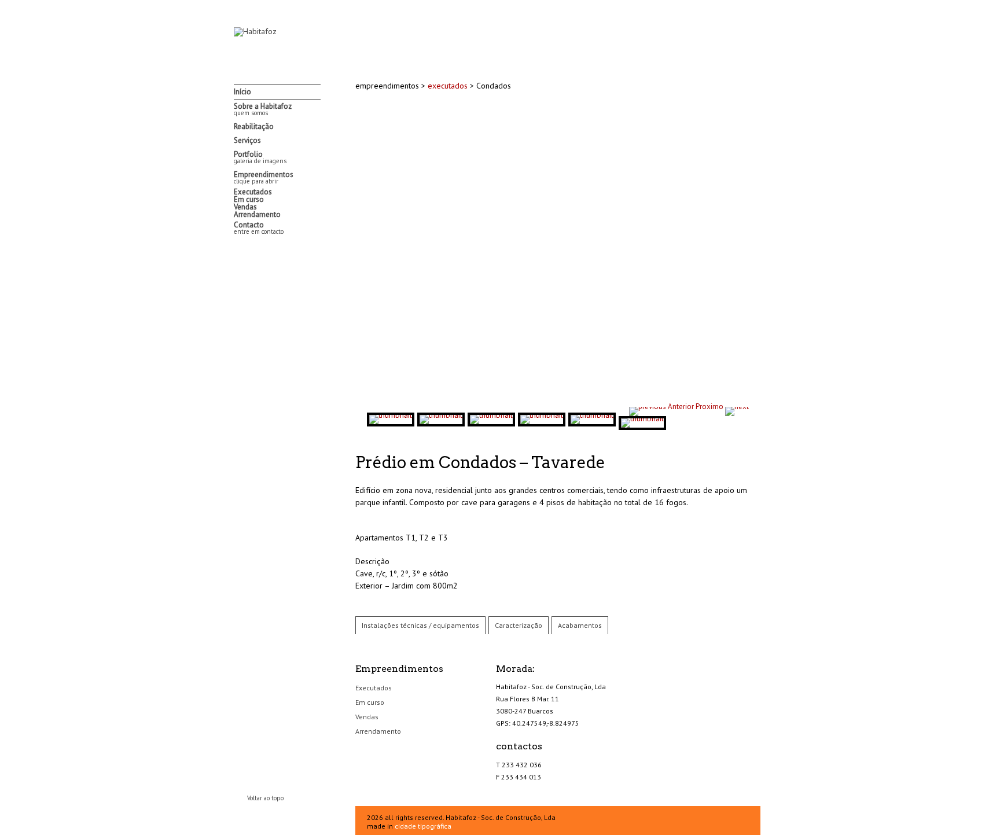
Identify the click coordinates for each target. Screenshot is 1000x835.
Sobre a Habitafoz (263, 109)
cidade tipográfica (423, 826)
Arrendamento (257, 214)
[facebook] (239, 250)
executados (449, 85)
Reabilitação (254, 126)
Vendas (245, 207)
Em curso (249, 199)
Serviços (247, 140)
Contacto (259, 228)
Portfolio (260, 157)
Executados (253, 192)
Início (242, 92)
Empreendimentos (263, 177)
